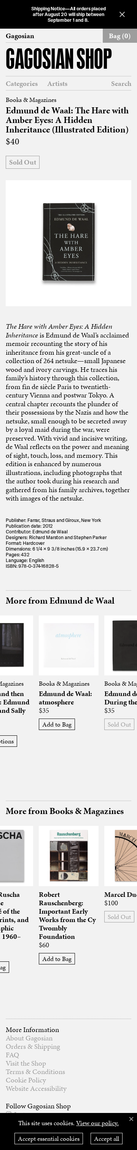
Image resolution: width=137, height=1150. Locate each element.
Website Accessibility (36, 1088)
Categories (22, 83)
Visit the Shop (26, 1063)
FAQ (12, 1055)
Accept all (106, 1138)
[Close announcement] (122, 14)
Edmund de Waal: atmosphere (65, 698)
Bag (120, 36)
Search (121, 83)
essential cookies (49, 1138)
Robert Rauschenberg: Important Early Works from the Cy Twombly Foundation (67, 915)
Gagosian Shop (59, 60)
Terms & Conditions (35, 1071)
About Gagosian (29, 1038)
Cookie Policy (26, 1080)
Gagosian (20, 36)
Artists (57, 83)
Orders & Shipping (33, 1046)
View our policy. (97, 1122)
